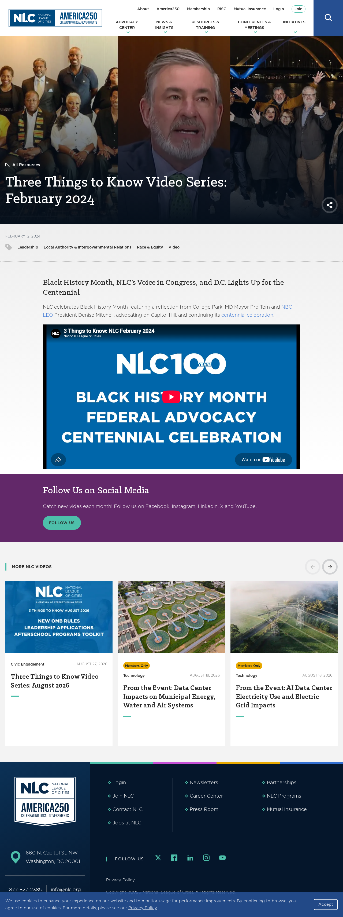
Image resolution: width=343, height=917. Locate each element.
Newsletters (204, 782)
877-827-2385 (25, 889)
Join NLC (123, 796)
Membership (198, 9)
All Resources (26, 164)
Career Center (206, 796)
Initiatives (294, 22)
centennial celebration (247, 315)
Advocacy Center (127, 25)
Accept (325, 904)
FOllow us (62, 523)
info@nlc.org (66, 889)
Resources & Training (205, 25)
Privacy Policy (142, 907)
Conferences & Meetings (254, 25)
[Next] (330, 567)
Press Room (204, 809)
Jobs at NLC (127, 822)
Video (174, 247)
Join (298, 9)
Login (278, 9)
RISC (221, 9)
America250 (168, 9)
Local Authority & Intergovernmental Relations (87, 247)
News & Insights (164, 25)
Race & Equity (150, 247)
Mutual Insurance (250, 9)
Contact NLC (128, 809)
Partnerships (281, 782)
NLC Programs (284, 796)
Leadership (27, 247)
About (143, 9)
